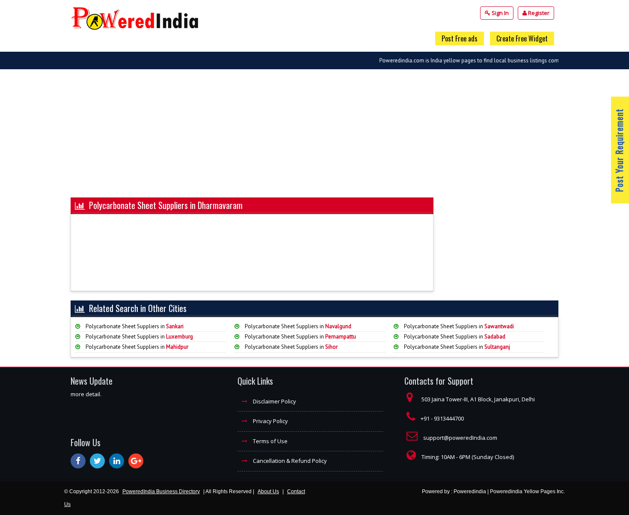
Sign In (499, 13)
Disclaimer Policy (274, 401)
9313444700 (449, 418)
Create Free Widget (522, 38)
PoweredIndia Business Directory (161, 491)
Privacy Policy (270, 421)
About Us (268, 491)
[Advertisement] (314, 137)
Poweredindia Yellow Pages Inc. (527, 491)
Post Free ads (460, 38)
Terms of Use (270, 441)
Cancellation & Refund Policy (289, 461)
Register (538, 13)
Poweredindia (470, 491)
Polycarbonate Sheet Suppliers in (134, 326)
